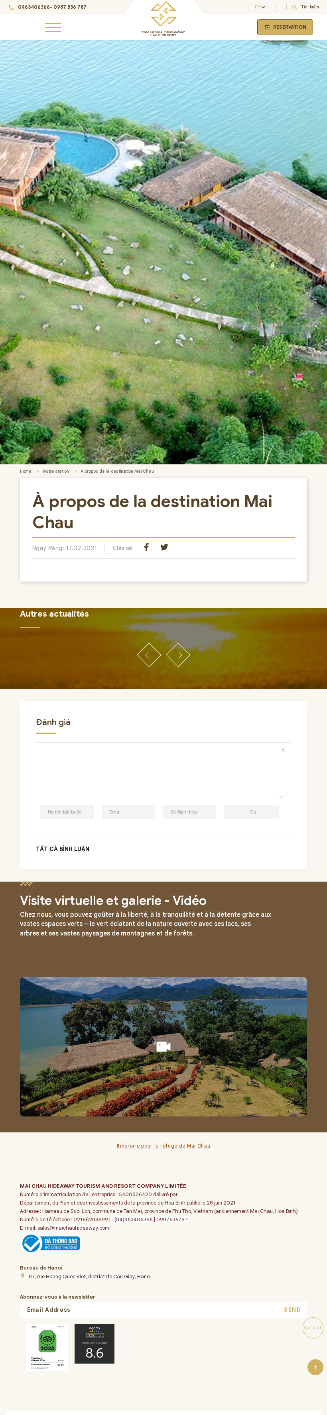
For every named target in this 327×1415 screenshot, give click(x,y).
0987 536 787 (70, 7)
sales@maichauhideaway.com (73, 1227)
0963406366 (34, 7)
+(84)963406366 (131, 1219)
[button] (149, 654)
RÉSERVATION (285, 27)
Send (292, 1309)
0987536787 (172, 1219)
